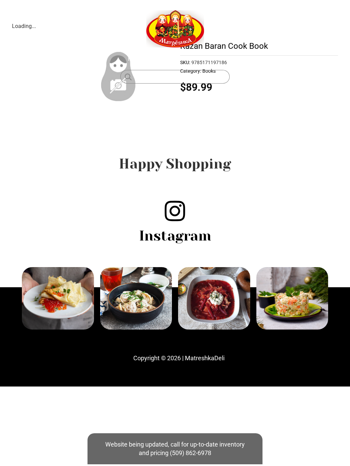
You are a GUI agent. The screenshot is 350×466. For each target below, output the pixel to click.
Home (136, 58)
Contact (211, 58)
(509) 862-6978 (190, 452)
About (184, 58)
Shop (160, 58)
